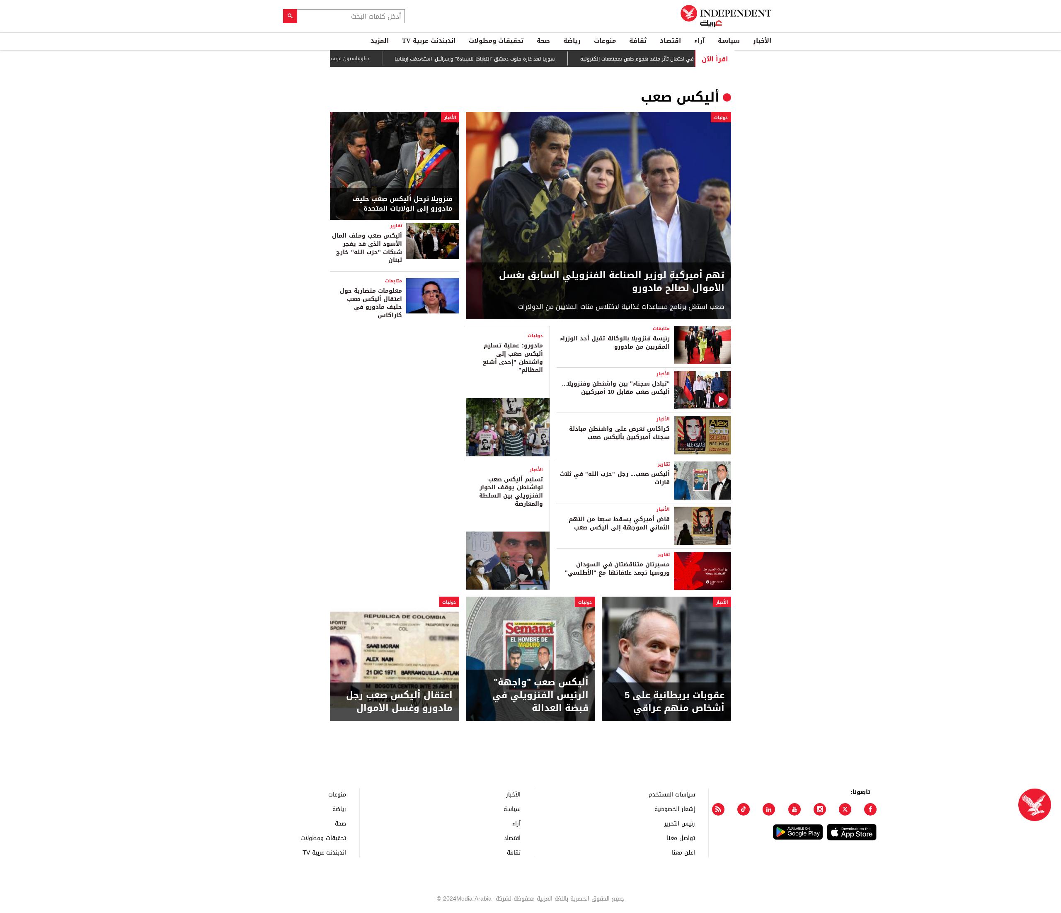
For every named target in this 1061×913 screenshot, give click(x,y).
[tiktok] (743, 809)
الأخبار (762, 40)
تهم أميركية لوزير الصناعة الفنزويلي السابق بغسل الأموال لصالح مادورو (611, 282)
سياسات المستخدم (672, 794)
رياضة (572, 40)
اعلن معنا (683, 852)
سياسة (729, 40)
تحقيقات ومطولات (496, 40)
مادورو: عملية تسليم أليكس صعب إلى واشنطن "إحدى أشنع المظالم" (513, 358)
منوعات (605, 40)
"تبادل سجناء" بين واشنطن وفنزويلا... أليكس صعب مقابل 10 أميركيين (616, 388)
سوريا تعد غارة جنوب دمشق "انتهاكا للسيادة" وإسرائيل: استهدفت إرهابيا (499, 58)
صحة (543, 40)
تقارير (396, 225)
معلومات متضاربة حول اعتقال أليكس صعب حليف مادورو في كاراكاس (371, 303)
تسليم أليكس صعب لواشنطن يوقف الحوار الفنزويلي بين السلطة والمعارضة (511, 492)
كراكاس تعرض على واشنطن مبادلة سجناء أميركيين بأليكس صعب (619, 433)
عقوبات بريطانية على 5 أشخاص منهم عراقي (674, 702)
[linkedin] (769, 809)
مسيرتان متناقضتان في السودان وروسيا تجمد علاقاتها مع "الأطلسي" (617, 568)
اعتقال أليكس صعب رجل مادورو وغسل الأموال (399, 702)
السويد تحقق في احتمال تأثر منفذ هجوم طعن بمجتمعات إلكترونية (677, 58)
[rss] (718, 809)
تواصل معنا (681, 838)
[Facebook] (870, 809)
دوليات (721, 117)
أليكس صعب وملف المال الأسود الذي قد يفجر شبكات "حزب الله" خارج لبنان (367, 248)
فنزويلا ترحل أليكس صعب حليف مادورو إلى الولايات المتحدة (402, 203)
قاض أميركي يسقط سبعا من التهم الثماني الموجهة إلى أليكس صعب (619, 523)
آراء (699, 40)
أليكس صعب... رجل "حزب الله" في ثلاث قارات (615, 478)
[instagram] (820, 809)
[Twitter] (845, 809)
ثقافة (638, 40)
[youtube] (794, 809)
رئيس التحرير (679, 823)
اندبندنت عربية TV (428, 40)
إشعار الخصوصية (674, 809)
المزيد (380, 40)
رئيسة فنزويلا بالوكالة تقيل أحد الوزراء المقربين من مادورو (615, 342)
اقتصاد (670, 40)
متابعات (393, 281)
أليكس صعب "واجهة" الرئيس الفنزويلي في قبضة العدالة (540, 695)
